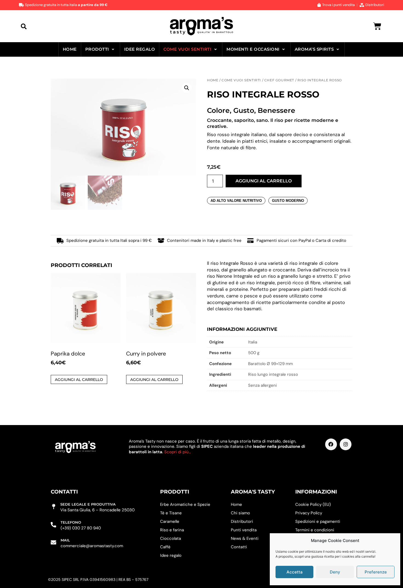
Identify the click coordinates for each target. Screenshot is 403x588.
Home (70, 49)
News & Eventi (245, 538)
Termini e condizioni (314, 530)
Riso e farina (172, 530)
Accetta (294, 572)
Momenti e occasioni (253, 49)
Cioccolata (170, 538)
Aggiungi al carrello (263, 180)
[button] (24, 26)
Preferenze (376, 572)
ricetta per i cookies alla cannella (349, 556)
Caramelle (169, 521)
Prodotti (97, 49)
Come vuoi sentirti (187, 49)
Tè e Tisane (171, 513)
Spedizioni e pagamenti (317, 521)
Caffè (165, 547)
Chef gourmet (279, 80)
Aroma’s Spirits (314, 49)
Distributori (242, 521)
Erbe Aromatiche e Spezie (185, 504)
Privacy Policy (308, 513)
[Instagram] (345, 444)
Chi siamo (240, 513)
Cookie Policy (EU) (313, 504)
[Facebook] (331, 444)
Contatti (239, 547)
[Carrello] (377, 26)
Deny (335, 572)
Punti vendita (244, 530)
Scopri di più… (177, 452)
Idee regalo (139, 49)
